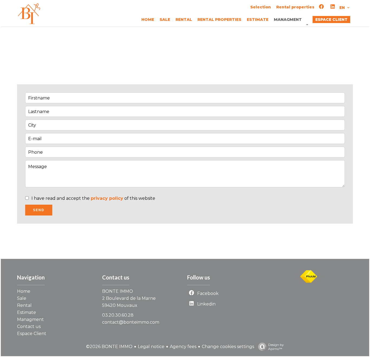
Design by (276, 347)
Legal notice (151, 346)
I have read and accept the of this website (93, 198)
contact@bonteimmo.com (130, 322)
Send (38, 210)
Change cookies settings (228, 346)
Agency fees (183, 346)
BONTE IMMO (117, 291)
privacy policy (107, 198)
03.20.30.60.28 (118, 315)
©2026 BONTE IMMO (109, 346)
